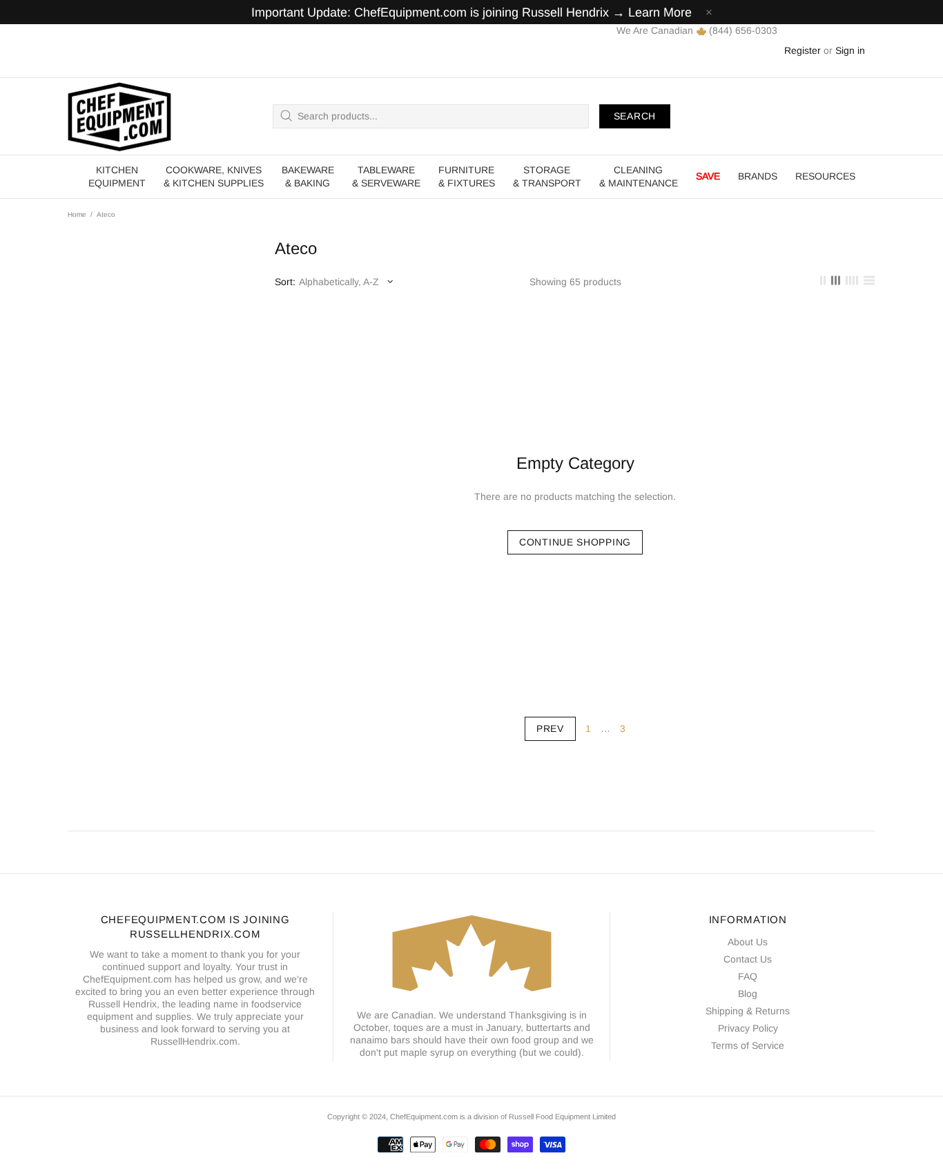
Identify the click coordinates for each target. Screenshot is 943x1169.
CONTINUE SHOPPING (575, 542)
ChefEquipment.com (119, 116)
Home (77, 214)
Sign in (850, 50)
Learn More (660, 12)
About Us (748, 941)
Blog (747, 993)
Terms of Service (747, 1045)
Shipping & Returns (748, 1010)
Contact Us (747, 959)
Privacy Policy (748, 1028)
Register (802, 50)
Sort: (285, 281)
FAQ (747, 976)
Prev (550, 728)
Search (635, 116)
